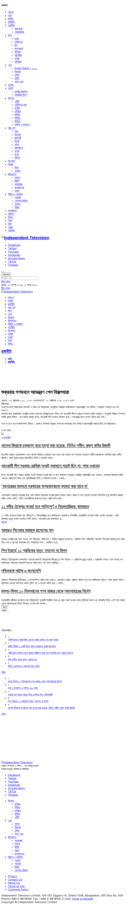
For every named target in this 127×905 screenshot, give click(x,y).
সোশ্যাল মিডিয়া (21, 200)
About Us (14, 882)
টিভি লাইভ (5, 281)
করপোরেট (18, 28)
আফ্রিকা (18, 61)
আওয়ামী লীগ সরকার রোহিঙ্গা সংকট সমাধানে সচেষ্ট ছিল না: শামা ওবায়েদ (50, 466)
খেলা (10, 65)
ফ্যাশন (17, 177)
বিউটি (17, 180)
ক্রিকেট (18, 71)
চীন (16, 45)
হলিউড (18, 118)
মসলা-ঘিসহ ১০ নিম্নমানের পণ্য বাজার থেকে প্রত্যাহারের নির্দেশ (46, 591)
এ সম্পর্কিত (6, 437)
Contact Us (15, 879)
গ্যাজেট (18, 197)
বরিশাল (17, 157)
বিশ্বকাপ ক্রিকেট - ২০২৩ (26, 68)
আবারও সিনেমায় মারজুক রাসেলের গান (27, 530)
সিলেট (17, 141)
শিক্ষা (10, 220)
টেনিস (17, 78)
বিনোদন (11, 98)
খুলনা (17, 144)
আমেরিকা (18, 55)
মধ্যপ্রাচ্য (19, 48)
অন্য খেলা (19, 81)
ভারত (17, 38)
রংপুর (17, 154)
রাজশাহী (18, 137)
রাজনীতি (11, 22)
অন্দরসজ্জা (18, 184)
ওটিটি (17, 101)
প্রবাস (10, 227)
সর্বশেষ (11, 12)
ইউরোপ (18, 51)
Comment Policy (18, 889)
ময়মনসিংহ (19, 147)
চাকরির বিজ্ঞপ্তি (21, 91)
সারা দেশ (11, 128)
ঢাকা (16, 131)
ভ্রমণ (17, 190)
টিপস (17, 167)
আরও (4, 607)
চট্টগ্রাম (18, 134)
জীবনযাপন (12, 174)
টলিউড (17, 121)
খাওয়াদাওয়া (19, 187)
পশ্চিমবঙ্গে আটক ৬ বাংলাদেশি (21, 570)
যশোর (17, 151)
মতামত (11, 85)
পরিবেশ (11, 214)
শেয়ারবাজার (19, 32)
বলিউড (17, 114)
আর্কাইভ (11, 230)
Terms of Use (16, 886)
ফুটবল (17, 75)
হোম (10, 15)
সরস (10, 224)
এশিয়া (17, 58)
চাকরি (10, 88)
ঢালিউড (18, 111)
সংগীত (17, 108)
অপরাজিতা (12, 210)
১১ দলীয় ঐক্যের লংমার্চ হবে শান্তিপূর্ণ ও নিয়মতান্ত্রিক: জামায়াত (45, 506)
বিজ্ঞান (17, 207)
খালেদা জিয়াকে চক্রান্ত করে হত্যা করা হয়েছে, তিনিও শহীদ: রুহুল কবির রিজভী (55, 445)
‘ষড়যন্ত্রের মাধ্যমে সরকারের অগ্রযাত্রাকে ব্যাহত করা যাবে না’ (45, 486)
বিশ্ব (10, 35)
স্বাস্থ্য (10, 164)
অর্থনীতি (11, 25)
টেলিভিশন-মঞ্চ (21, 104)
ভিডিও (10, 217)
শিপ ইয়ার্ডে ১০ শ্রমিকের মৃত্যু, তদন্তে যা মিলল (34, 550)
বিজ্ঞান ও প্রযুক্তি (15, 194)
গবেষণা (18, 171)
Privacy (12, 876)
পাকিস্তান (19, 42)
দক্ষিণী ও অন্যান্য (22, 124)
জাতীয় (10, 18)
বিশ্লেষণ (11, 161)
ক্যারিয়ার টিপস (21, 94)
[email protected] (82, 898)
